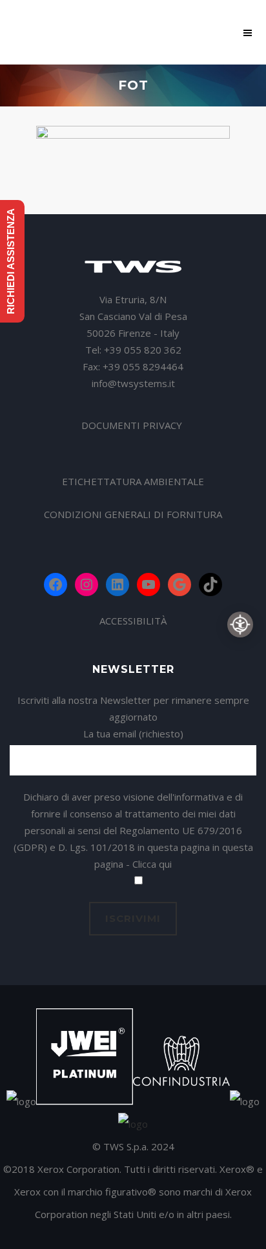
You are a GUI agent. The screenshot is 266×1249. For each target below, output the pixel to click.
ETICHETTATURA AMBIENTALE (133, 481)
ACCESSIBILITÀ (133, 620)
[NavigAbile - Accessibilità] (240, 624)
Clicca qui (152, 863)
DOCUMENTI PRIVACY (133, 425)
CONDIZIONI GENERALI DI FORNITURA (133, 514)
